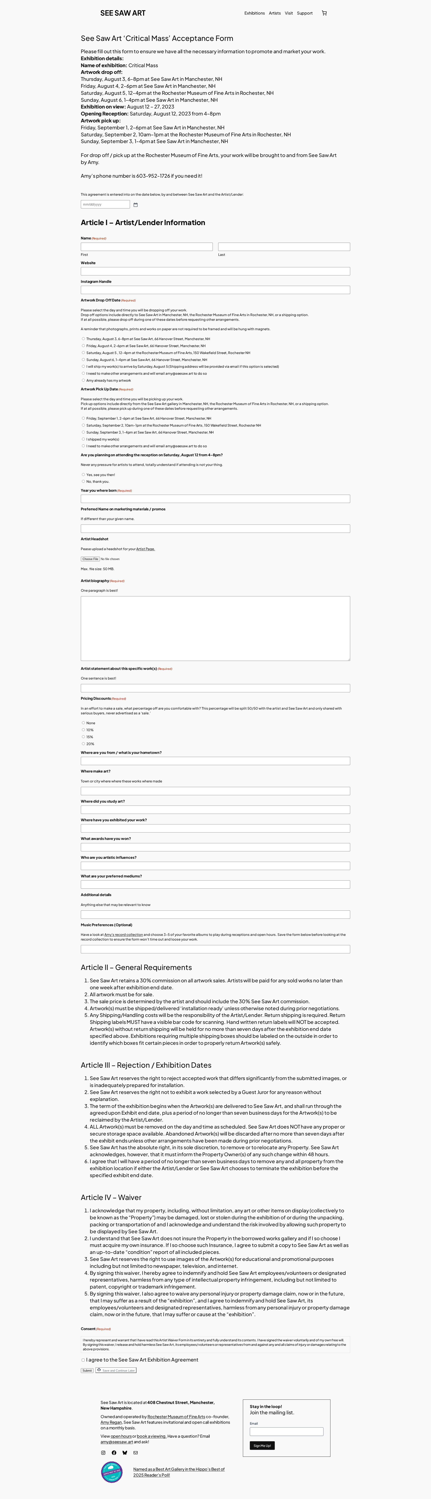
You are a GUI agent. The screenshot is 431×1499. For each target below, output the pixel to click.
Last (221, 254)
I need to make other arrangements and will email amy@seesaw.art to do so (146, 373)
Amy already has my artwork (108, 380)
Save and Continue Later (118, 1370)
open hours (121, 1436)
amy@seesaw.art (117, 1441)
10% (90, 730)
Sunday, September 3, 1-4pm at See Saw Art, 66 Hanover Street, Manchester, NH (150, 432)
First (84, 254)
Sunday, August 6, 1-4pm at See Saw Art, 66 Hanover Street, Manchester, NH (146, 359)
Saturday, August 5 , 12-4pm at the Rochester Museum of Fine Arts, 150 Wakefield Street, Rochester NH (168, 352)
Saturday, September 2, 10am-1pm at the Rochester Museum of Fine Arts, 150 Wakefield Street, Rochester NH (173, 425)
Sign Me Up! (262, 1446)
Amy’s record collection (123, 934)
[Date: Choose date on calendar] (135, 204)
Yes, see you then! (100, 474)
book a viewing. (152, 1436)
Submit (87, 1370)
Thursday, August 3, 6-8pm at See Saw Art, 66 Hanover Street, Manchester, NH (148, 339)
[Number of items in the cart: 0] (324, 13)
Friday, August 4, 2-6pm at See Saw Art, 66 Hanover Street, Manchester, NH (146, 345)
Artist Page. (145, 549)
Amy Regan (111, 1422)
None (90, 723)
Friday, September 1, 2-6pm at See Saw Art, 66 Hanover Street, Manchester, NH (148, 418)
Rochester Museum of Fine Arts (176, 1416)
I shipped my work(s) (102, 439)
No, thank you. (98, 481)
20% (90, 744)
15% (89, 737)
